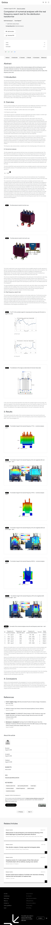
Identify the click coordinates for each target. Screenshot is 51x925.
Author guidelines (7, 905)
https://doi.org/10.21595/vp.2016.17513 (12, 777)
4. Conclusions (36, 57)
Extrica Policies (29, 893)
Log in (5, 907)
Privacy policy (29, 905)
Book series (6, 898)
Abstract (7, 57)
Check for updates (21, 8)
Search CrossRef (9, 705)
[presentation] (6, 173)
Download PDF (11, 35)
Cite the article (10, 31)
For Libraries (28, 896)
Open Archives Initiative (31, 898)
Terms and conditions (31, 903)
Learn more (23, 920)
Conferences (7, 896)
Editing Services (29, 900)
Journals (5, 893)
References (43, 57)
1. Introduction (14, 57)
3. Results (29, 57)
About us (6, 900)
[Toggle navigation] (25, 2)
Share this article (11, 805)
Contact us (6, 903)
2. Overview (22, 57)
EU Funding (28, 907)
